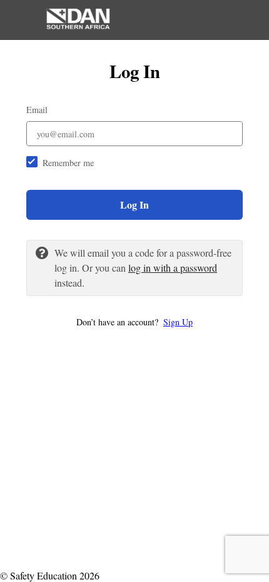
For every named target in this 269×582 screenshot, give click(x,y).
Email (37, 110)
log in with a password (172, 267)
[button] (134, 322)
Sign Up (178, 322)
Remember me (68, 163)
